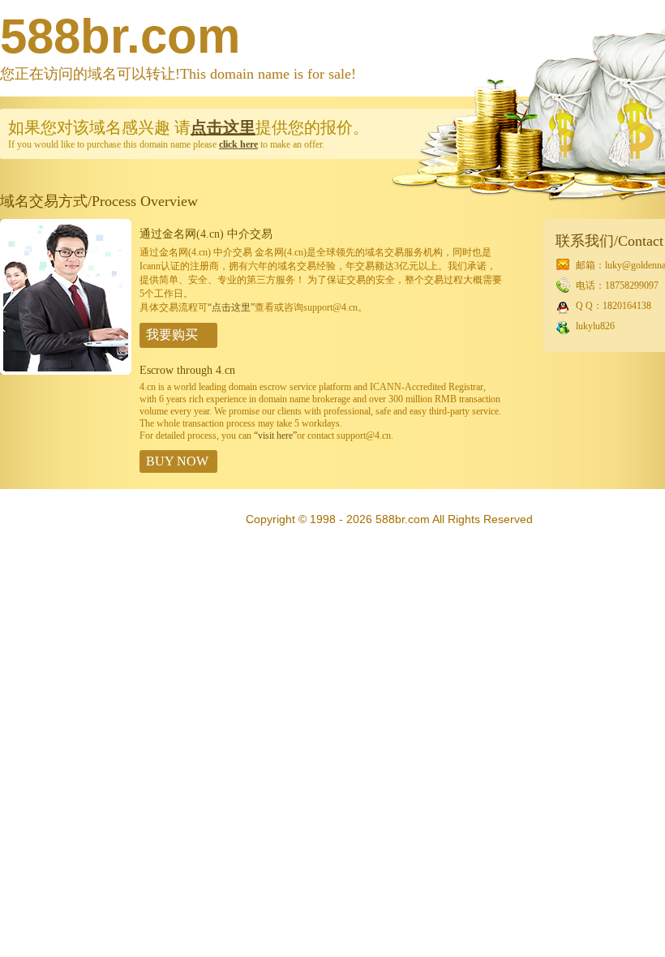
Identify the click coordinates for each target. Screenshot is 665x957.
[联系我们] (65, 371)
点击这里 (223, 127)
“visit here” (275, 435)
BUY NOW (177, 461)
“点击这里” (231, 307)
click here (238, 144)
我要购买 (172, 334)
